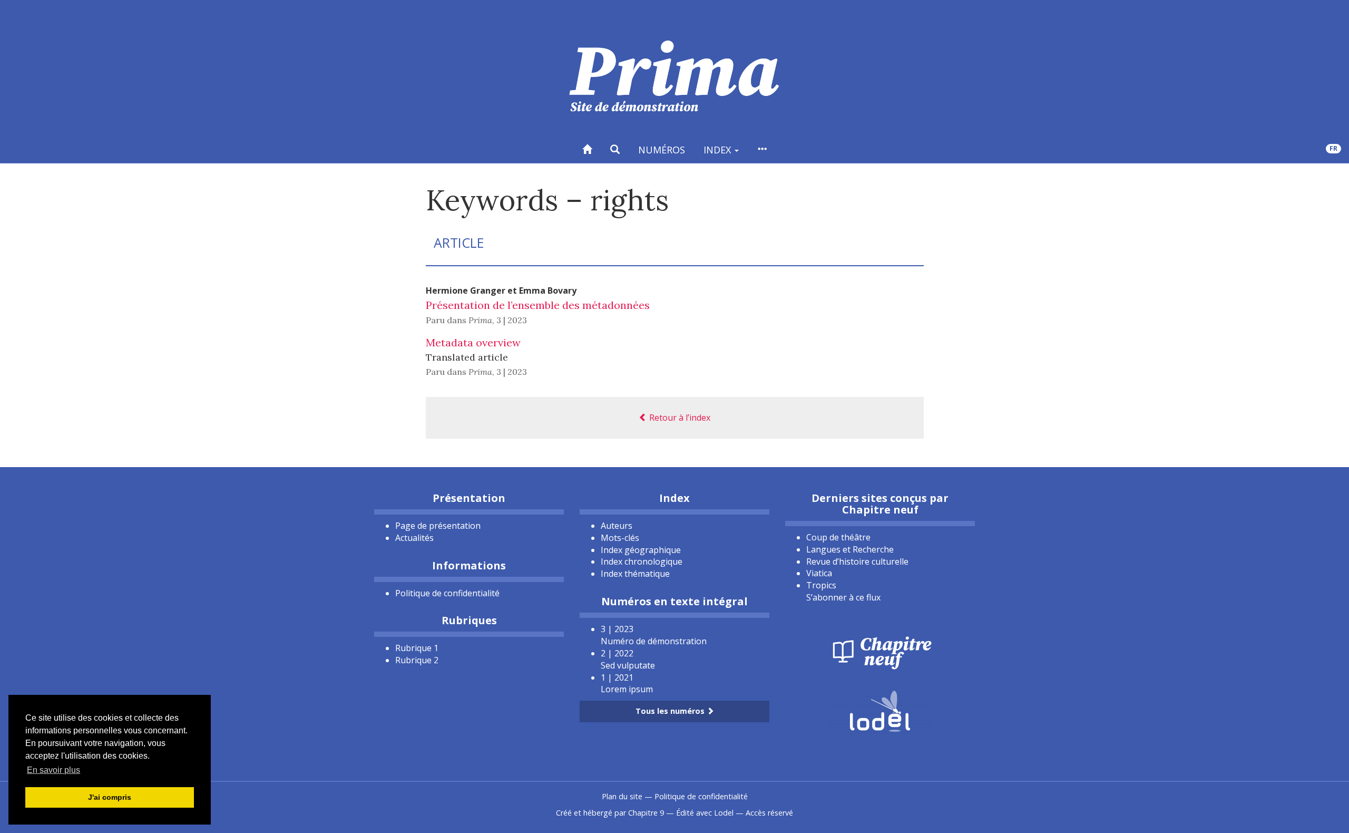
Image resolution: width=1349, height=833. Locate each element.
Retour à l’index (678, 417)
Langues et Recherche (850, 549)
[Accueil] (587, 149)
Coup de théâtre (838, 537)
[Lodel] (880, 710)
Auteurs (616, 525)
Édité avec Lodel (705, 813)
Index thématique (635, 573)
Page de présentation (438, 525)
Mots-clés (620, 538)
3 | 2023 (511, 320)
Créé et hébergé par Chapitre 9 (610, 813)
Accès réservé (769, 813)
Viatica (819, 573)
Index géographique (641, 550)
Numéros (661, 149)
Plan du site (622, 796)
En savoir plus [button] (53, 770)
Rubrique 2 (416, 660)
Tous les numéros (671, 711)
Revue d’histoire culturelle (857, 561)
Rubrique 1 (416, 648)
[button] (615, 149)
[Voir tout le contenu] (762, 149)
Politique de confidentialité (447, 593)
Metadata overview (473, 342)
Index (718, 149)
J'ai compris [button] (109, 797)
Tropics (821, 585)
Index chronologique (641, 561)
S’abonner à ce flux (843, 597)
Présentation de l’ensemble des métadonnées (538, 305)
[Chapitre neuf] (880, 651)
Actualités (414, 538)
